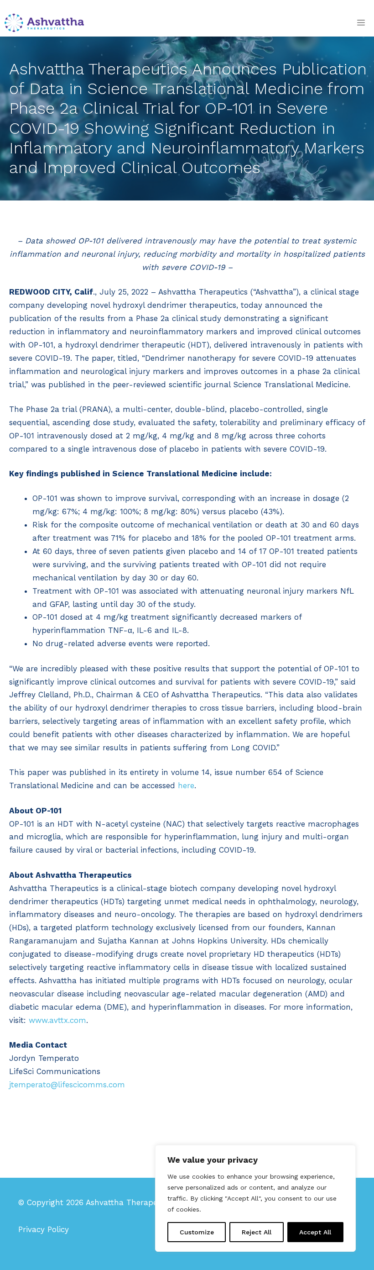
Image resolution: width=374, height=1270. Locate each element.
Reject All (256, 1232)
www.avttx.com (57, 1020)
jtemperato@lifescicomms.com (67, 1084)
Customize (197, 1232)
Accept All (315, 1232)
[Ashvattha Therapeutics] (44, 23)
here (186, 785)
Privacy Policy (43, 1229)
